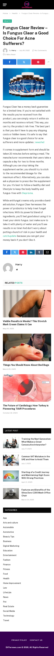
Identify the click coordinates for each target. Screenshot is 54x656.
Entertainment (10, 555)
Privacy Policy (19, 640)
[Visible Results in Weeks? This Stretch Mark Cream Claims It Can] (27, 303)
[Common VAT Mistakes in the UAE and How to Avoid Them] (11, 460)
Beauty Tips (8, 536)
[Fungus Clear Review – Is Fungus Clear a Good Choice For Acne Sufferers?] (27, 84)
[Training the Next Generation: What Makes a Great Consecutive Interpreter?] (11, 442)
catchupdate (9, 236)
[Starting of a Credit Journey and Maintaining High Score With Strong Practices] (11, 476)
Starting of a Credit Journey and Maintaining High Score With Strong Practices (35, 475)
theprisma (27, 193)
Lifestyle (7, 592)
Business (7, 541)
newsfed (39, 142)
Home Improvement (12, 583)
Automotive (8, 532)
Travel (6, 620)
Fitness (6, 569)
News (5, 597)
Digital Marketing (11, 546)
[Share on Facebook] (9, 62)
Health (7, 21)
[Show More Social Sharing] (48, 62)
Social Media (9, 611)
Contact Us (36, 640)
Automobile (8, 527)
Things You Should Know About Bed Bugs (26, 365)
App (5, 518)
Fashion (6, 560)
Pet (4, 602)
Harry (14, 50)
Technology (8, 616)
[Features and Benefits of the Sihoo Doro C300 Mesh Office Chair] (11, 493)
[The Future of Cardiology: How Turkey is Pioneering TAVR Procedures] (27, 388)
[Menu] (5, 4)
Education (8, 550)
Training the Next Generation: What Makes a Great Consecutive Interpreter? (36, 442)
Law (5, 588)
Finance (7, 564)
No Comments (41, 50)
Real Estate (8, 606)
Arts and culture (10, 523)
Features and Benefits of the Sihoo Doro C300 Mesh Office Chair (35, 493)
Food (5, 574)
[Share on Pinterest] (38, 62)
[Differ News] (27, 4)
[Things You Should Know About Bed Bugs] (27, 347)
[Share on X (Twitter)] (24, 62)
